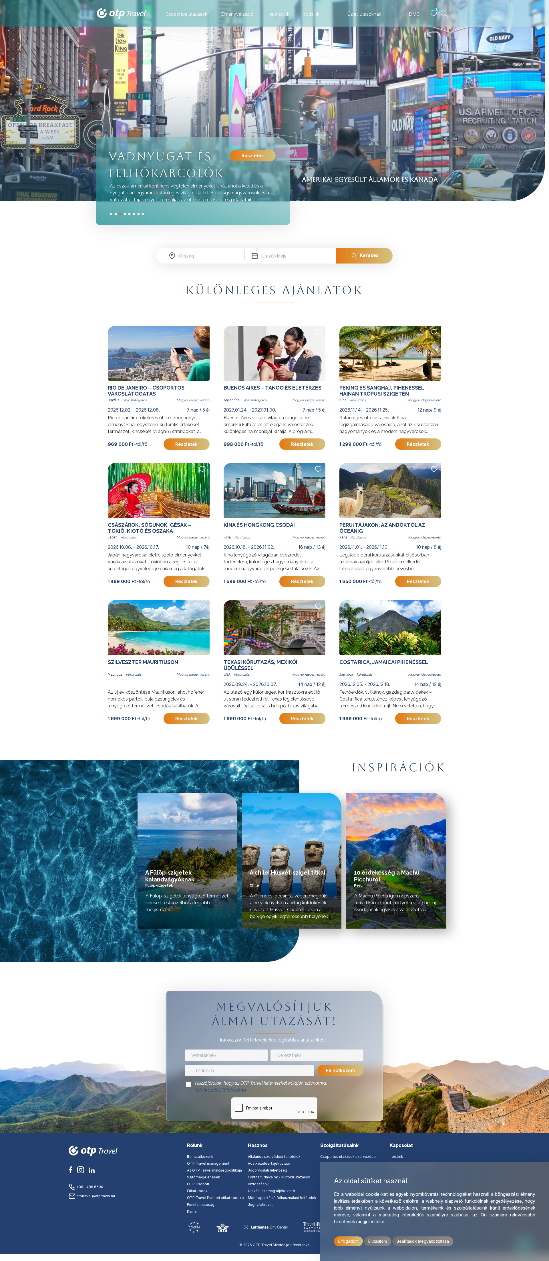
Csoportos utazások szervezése (348, 1156)
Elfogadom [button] (348, 1241)
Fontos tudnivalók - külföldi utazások (279, 1177)
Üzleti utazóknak (364, 14)
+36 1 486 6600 (89, 1187)
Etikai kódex (197, 1191)
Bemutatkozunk (200, 1156)
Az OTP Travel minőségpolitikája (214, 1170)
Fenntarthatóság (200, 1204)
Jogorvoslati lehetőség (267, 1170)
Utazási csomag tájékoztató (271, 1191)
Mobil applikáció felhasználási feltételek (282, 1198)
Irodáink (311, 14)
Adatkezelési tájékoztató (220, 1090)
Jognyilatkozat (260, 1204)
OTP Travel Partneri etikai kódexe (215, 1198)
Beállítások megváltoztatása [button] (423, 1241)
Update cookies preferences (274, 1257)
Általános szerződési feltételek (274, 1156)
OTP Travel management (208, 1163)
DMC (414, 14)
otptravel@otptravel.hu (95, 1196)
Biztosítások (258, 1184)
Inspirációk (278, 14)
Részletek (253, 155)
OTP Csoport (198, 1184)
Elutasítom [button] (377, 1241)
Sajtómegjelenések (203, 1177)
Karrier (192, 1211)
